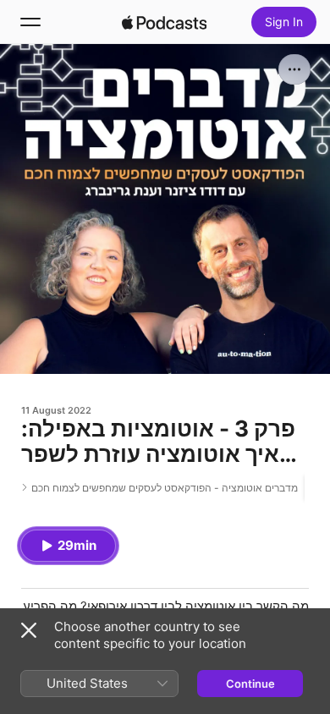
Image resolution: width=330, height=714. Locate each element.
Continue (250, 683)
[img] (164, 22)
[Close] (28, 630)
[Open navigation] (30, 22)
